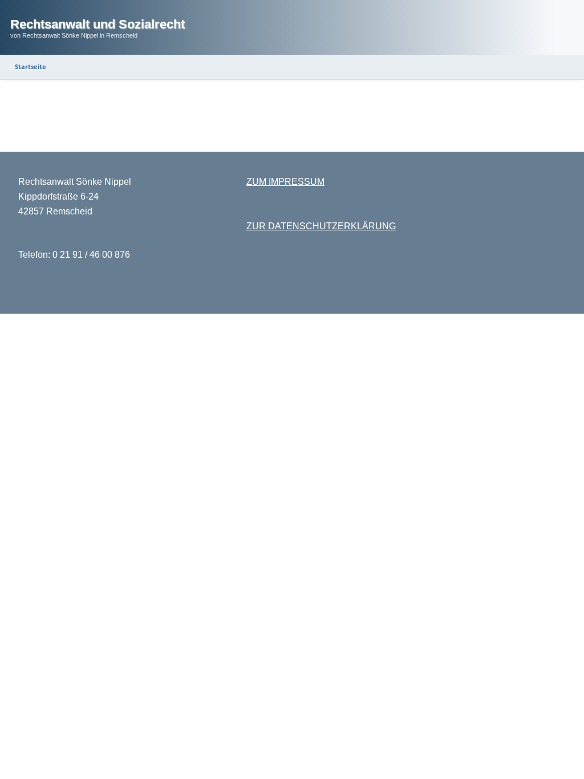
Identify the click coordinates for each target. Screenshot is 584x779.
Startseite (30, 66)
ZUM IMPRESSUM (285, 181)
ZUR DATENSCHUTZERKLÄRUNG (321, 226)
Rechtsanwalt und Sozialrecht (97, 24)
